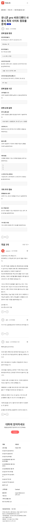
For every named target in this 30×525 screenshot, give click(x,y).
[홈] (2, 2)
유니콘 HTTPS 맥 (6, 479)
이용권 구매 (18, 448)
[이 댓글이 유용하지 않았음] (7, 311)
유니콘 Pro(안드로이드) (8, 451)
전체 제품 (4, 448)
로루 (7, 320)
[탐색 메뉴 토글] (27, 3)
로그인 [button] (15, 432)
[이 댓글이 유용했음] (2, 311)
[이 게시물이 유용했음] (2, 237)
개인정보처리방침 (6, 509)
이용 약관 (13, 509)
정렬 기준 (25, 244)
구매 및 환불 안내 (6, 498)
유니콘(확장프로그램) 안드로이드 (8, 465)
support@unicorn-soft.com (20, 493)
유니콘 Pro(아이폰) (7, 456)
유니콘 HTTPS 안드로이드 (8, 475)
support (8, 251)
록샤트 (7, 29)
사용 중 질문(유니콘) (19, 10)
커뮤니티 (10, 10)
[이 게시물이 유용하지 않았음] (7, 237)
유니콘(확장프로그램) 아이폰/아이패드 (8, 460)
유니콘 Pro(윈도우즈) (7, 453)
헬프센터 (3, 10)
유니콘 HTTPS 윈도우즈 (8, 482)
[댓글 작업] (27, 250)
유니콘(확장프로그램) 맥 (8, 469)
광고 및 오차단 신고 (7, 501)
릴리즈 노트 (5, 485)
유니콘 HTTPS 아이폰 (7, 471)
